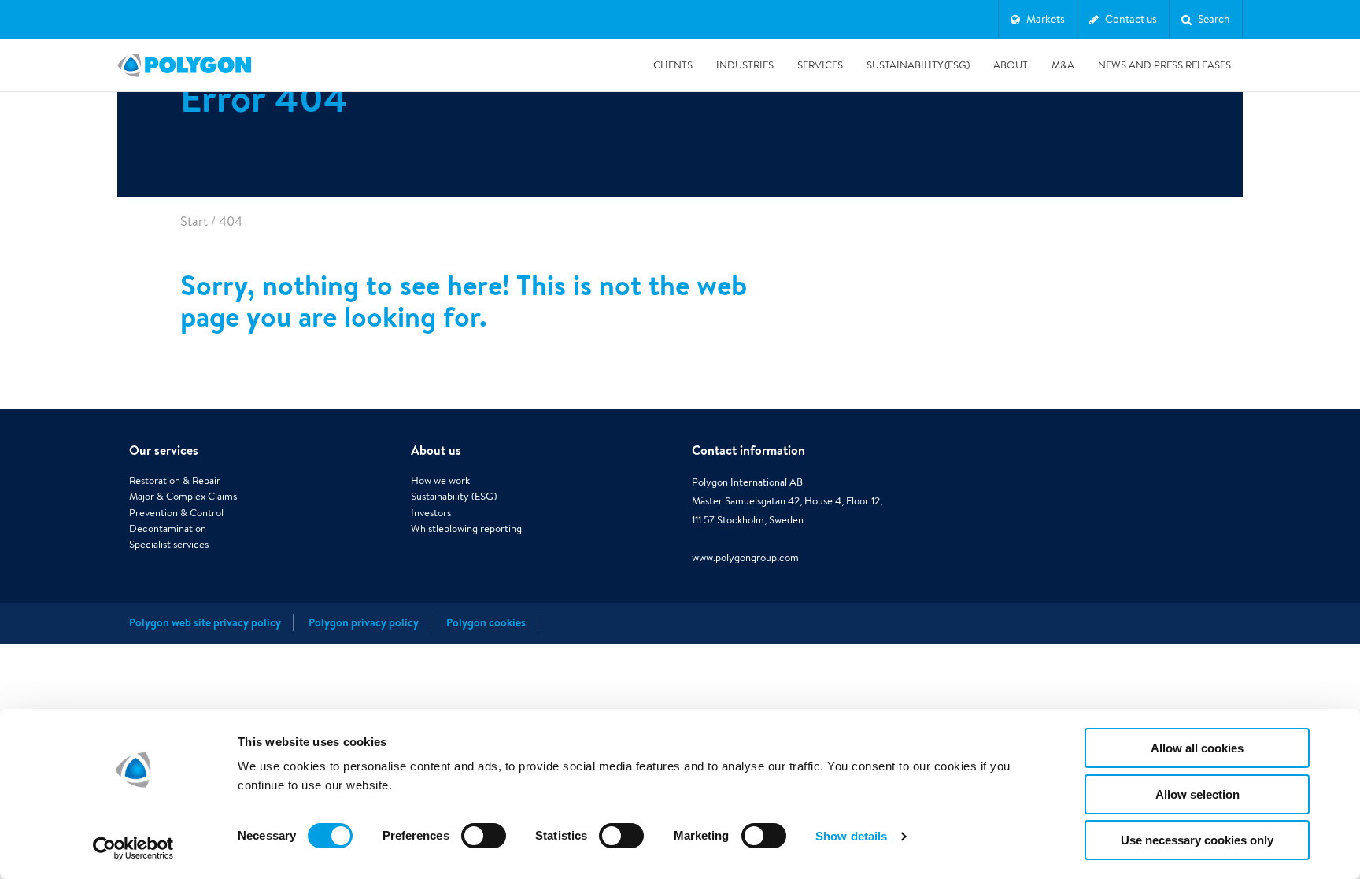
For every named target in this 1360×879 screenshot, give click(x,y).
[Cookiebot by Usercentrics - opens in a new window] (133, 848)
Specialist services (169, 544)
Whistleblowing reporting (466, 528)
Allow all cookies (1197, 748)
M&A (1062, 65)
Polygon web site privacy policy (205, 622)
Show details (851, 836)
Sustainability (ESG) (918, 65)
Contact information (748, 450)
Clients (673, 65)
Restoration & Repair (174, 480)
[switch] (483, 846)
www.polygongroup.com (745, 557)
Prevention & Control (176, 512)
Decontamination (167, 528)
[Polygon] (184, 65)
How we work (440, 480)
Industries (745, 65)
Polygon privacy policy (364, 622)
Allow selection (1197, 794)
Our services (163, 450)
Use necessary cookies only (1197, 840)
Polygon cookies (486, 622)
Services (820, 65)
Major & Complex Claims (183, 496)
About (1010, 65)
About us (436, 450)
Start (194, 221)
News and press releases (1164, 65)
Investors (431, 512)
